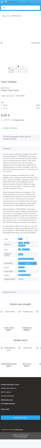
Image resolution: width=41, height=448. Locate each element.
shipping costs (19, 120)
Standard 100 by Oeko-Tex (26, 259)
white (20, 239)
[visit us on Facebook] (3, 425)
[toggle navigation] (2, 1)
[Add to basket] (2, 22)
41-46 (21, 108)
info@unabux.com (7, 400)
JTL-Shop (24, 437)
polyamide (22, 245)
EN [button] (29, 2)
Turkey (21, 254)
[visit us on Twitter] (8, 425)
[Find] (38, 8)
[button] (34, 2)
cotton (20, 243)
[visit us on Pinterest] (13, 425)
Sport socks (22, 271)
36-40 (21, 105)
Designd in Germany (24, 275)
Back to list (6, 16)
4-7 (19, 249)
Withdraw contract (20, 418)
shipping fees (19, 429)
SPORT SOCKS (13, 90)
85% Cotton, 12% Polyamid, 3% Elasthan (27, 263)
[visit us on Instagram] (18, 425)
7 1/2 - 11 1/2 (25, 249)
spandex (26, 243)
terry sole (21, 267)
